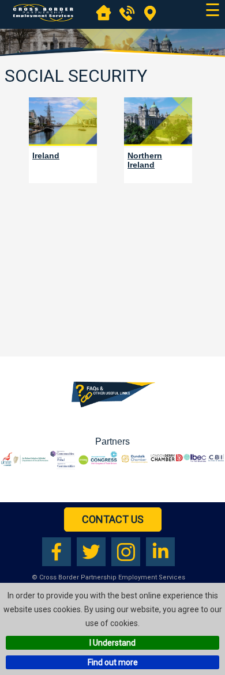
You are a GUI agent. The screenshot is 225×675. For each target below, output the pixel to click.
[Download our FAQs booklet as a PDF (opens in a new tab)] (112, 409)
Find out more (113, 662)
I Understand (112, 642)
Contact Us (113, 519)
